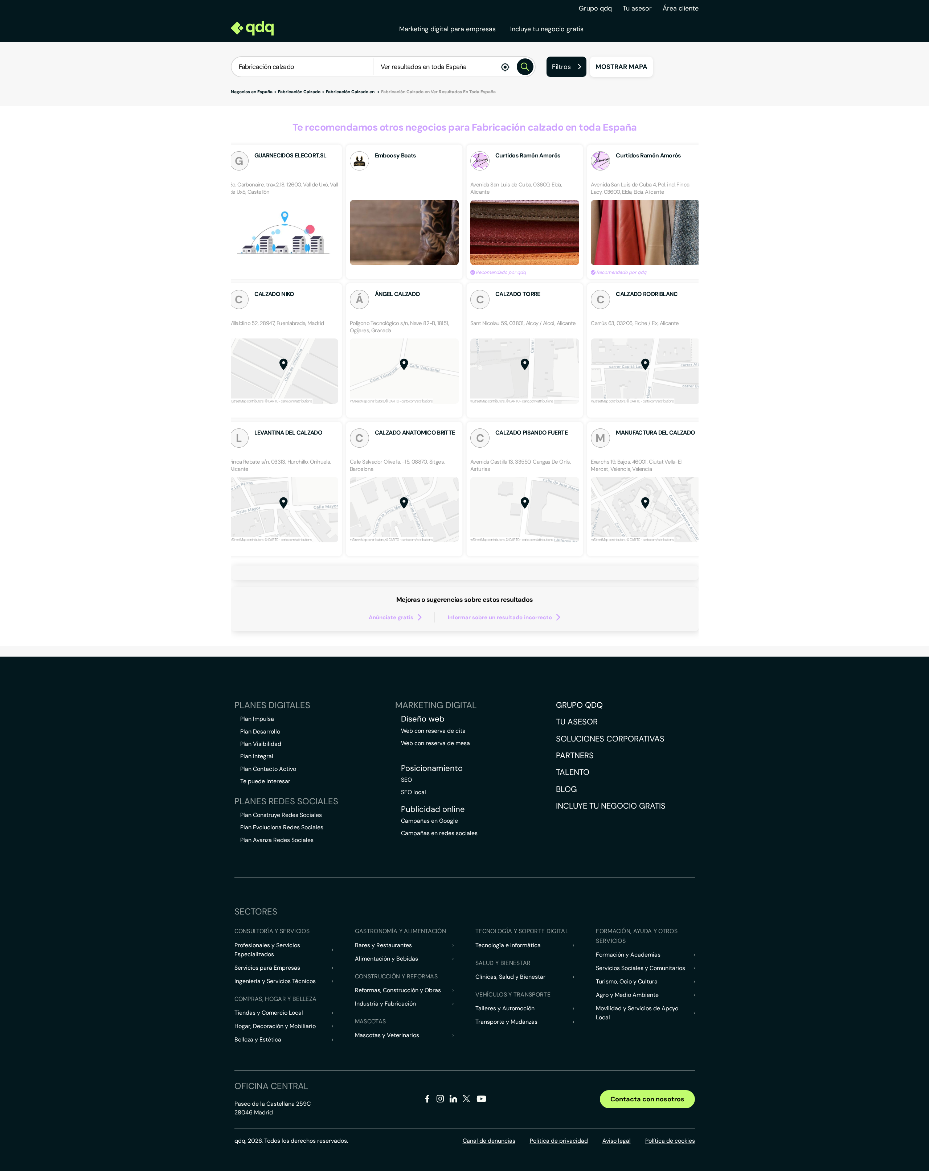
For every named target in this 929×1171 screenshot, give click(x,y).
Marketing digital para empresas (447, 29)
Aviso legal (616, 1141)
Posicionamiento (432, 768)
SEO (406, 780)
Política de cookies (670, 1141)
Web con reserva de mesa (435, 743)
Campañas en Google (429, 821)
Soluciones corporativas (610, 739)
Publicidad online (433, 809)
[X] (466, 1100)
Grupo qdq (595, 8)
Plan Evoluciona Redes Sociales (281, 827)
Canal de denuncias (489, 1141)
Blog (566, 789)
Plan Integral (256, 756)
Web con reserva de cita (433, 731)
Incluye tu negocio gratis (547, 29)
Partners (575, 755)
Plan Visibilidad (260, 744)
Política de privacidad (559, 1141)
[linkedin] (453, 1100)
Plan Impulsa (257, 719)
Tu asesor (637, 8)
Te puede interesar (265, 781)
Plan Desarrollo (260, 731)
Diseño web (423, 719)
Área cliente (681, 8)
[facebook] (427, 1100)
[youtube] (481, 1101)
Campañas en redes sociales (439, 833)
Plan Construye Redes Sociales (281, 815)
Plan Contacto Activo (268, 769)
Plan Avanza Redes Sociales (277, 840)
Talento (572, 772)
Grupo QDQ (579, 705)
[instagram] (440, 1100)
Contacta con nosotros (647, 1099)
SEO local (413, 792)
